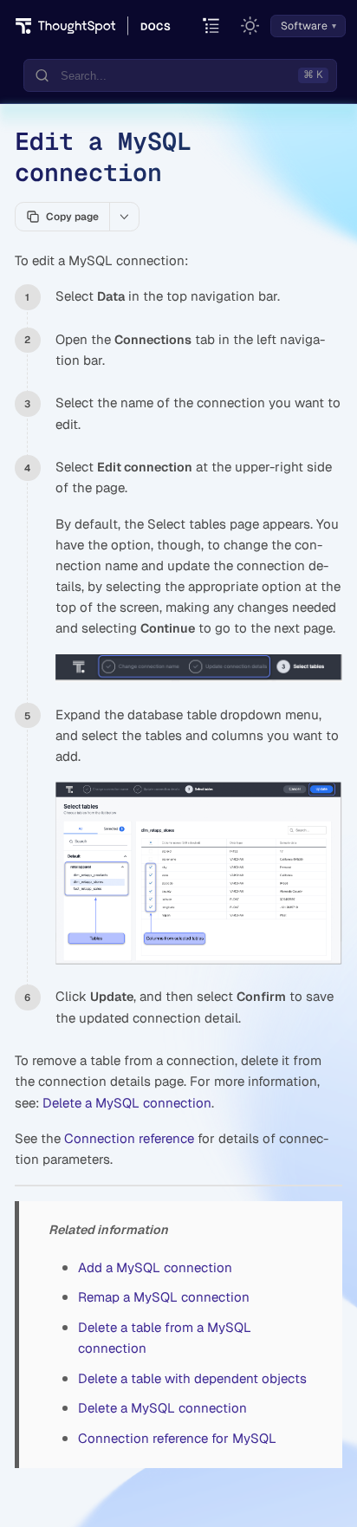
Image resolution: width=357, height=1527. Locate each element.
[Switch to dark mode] (250, 26)
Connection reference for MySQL (177, 1438)
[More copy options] (124, 217)
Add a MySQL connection (155, 1267)
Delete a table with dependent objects (192, 1378)
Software (304, 26)
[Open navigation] (211, 26)
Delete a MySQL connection (126, 1103)
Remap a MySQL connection (164, 1297)
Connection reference (129, 1138)
